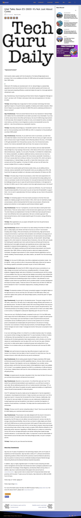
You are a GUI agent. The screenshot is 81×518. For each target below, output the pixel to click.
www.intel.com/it (9, 472)
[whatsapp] (8, 18)
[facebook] (5, 18)
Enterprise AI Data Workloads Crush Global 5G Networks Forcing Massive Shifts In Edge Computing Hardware (70, 24)
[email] (17, 18)
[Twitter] (72, 515)
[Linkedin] (69, 515)
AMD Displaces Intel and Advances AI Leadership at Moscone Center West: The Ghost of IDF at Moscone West (71, 16)
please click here (43, 487)
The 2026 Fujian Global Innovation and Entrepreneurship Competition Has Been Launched (69, 40)
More (69, 2)
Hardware (7, 494)
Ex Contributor (10, 14)
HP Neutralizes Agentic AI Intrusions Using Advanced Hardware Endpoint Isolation (70, 32)
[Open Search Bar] (75, 2)
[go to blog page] (75, 10)
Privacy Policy (14, 515)
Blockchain (50, 2)
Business (57, 2)
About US (20, 515)
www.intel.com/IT (29, 489)
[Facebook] (75, 515)
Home (34, 2)
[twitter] (11, 18)
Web (63, 2)
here (16, 484)
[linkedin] (14, 18)
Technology (41, 2)
